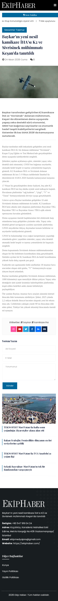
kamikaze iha (41, 322)
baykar (27, 322)
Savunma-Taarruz (14, 29)
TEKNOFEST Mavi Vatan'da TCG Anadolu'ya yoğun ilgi (27, 455)
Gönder (10, 385)
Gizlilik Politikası (10, 577)
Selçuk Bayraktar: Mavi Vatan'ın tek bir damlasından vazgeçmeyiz (24, 468)
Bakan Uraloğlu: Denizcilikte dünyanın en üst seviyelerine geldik (28, 442)
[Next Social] (44, 329)
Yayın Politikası (10, 571)
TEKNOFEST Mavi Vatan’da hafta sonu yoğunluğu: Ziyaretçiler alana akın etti (24, 429)
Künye (5, 565)
